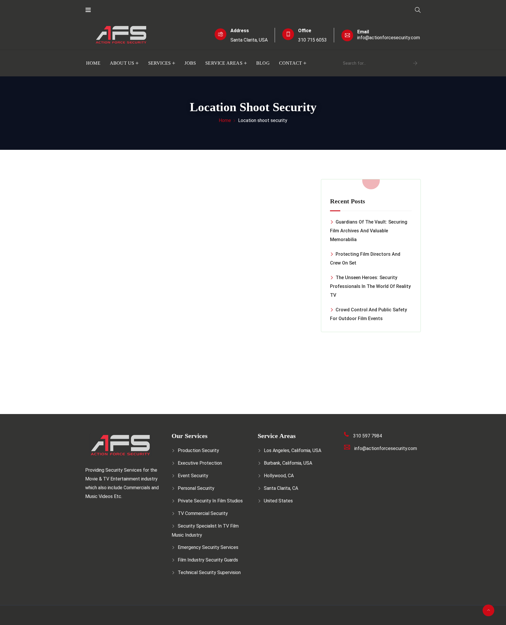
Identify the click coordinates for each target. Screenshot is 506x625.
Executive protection (200, 463)
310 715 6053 (312, 40)
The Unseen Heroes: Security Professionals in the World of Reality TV (370, 286)
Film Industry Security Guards (208, 560)
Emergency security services (208, 547)
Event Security (193, 475)
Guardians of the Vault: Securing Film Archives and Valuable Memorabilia (368, 230)
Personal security (196, 488)
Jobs (190, 63)
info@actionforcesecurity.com (388, 37)
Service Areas (223, 63)
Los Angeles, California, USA (292, 450)
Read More (113, 369)
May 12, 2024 (111, 360)
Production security (198, 450)
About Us (122, 63)
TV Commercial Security (203, 513)
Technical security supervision (209, 572)
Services (159, 63)
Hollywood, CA (279, 475)
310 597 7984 (367, 436)
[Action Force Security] (110, 10)
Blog (263, 63)
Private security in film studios (210, 501)
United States (278, 501)
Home (93, 63)
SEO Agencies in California (213, 619)
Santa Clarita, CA (281, 488)
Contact (290, 63)
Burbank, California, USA (288, 463)
